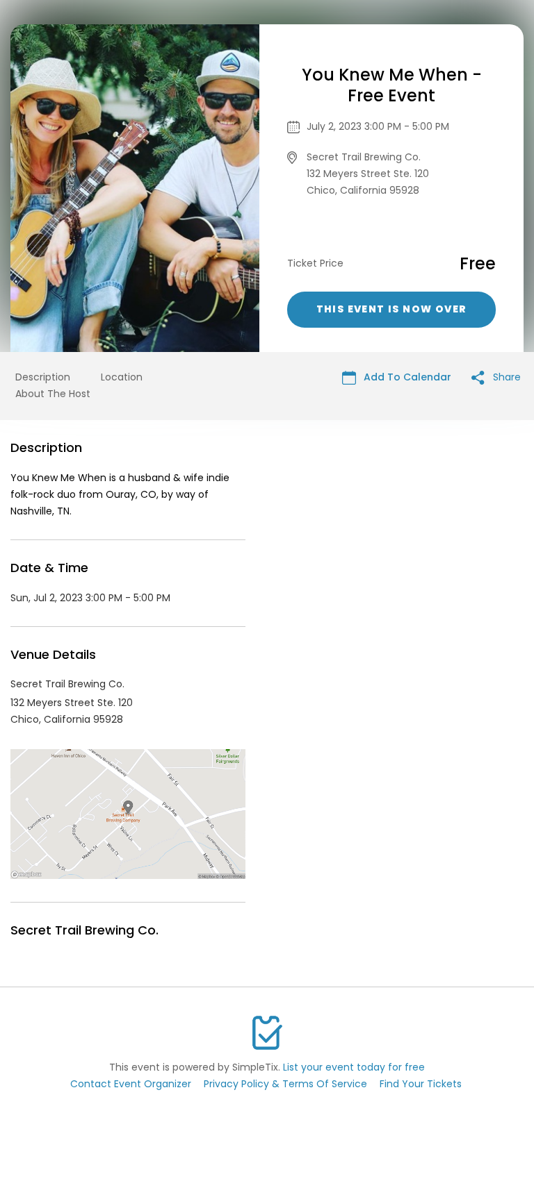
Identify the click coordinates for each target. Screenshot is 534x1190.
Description (42, 377)
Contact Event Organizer (130, 1084)
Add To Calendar (406, 377)
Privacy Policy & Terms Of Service (285, 1084)
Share (505, 377)
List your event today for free (354, 1067)
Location (122, 377)
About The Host (52, 394)
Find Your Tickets (421, 1084)
